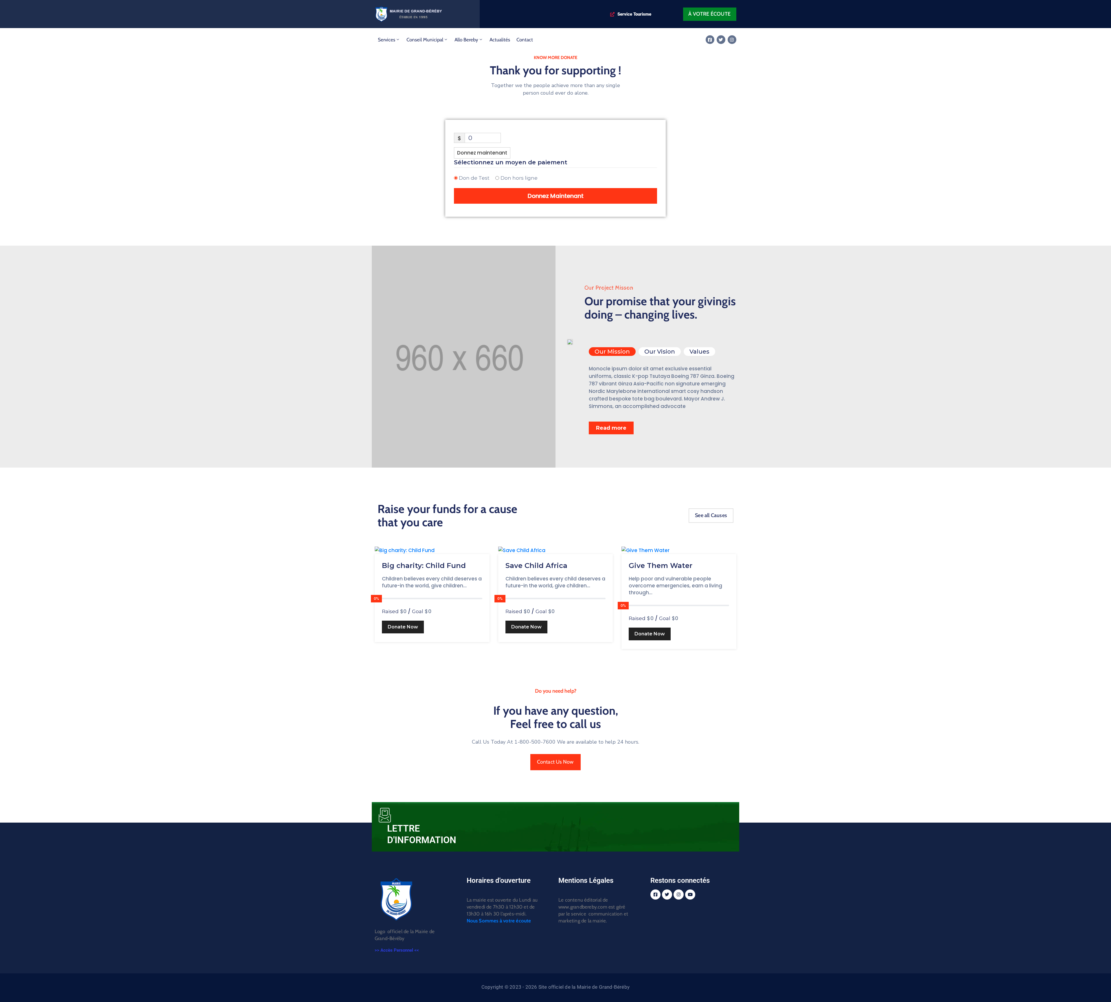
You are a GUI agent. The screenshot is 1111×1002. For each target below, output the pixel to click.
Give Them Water (660, 565)
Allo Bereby (466, 40)
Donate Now (403, 627)
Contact (524, 40)
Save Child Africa (536, 565)
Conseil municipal (424, 40)
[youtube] (690, 894)
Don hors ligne (519, 178)
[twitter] (721, 39)
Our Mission (612, 351)
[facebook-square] (710, 39)
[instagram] (732, 39)
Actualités (500, 40)
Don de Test (474, 178)
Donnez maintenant (482, 152)
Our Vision (659, 351)
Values (699, 351)
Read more (611, 428)
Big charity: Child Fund (424, 565)
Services (386, 40)
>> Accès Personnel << (397, 950)
